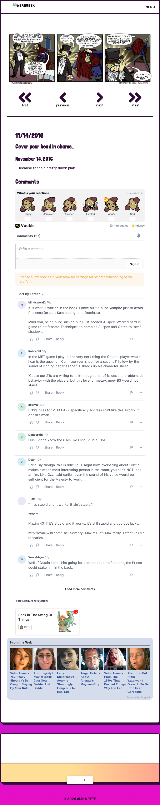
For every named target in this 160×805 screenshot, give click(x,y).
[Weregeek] (24, 7)
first (25, 105)
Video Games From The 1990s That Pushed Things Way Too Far (115, 680)
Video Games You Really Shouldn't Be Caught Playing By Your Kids (21, 680)
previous (63, 105)
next (100, 105)
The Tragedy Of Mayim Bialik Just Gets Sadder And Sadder (45, 680)
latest (135, 105)
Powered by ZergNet (138, 697)
